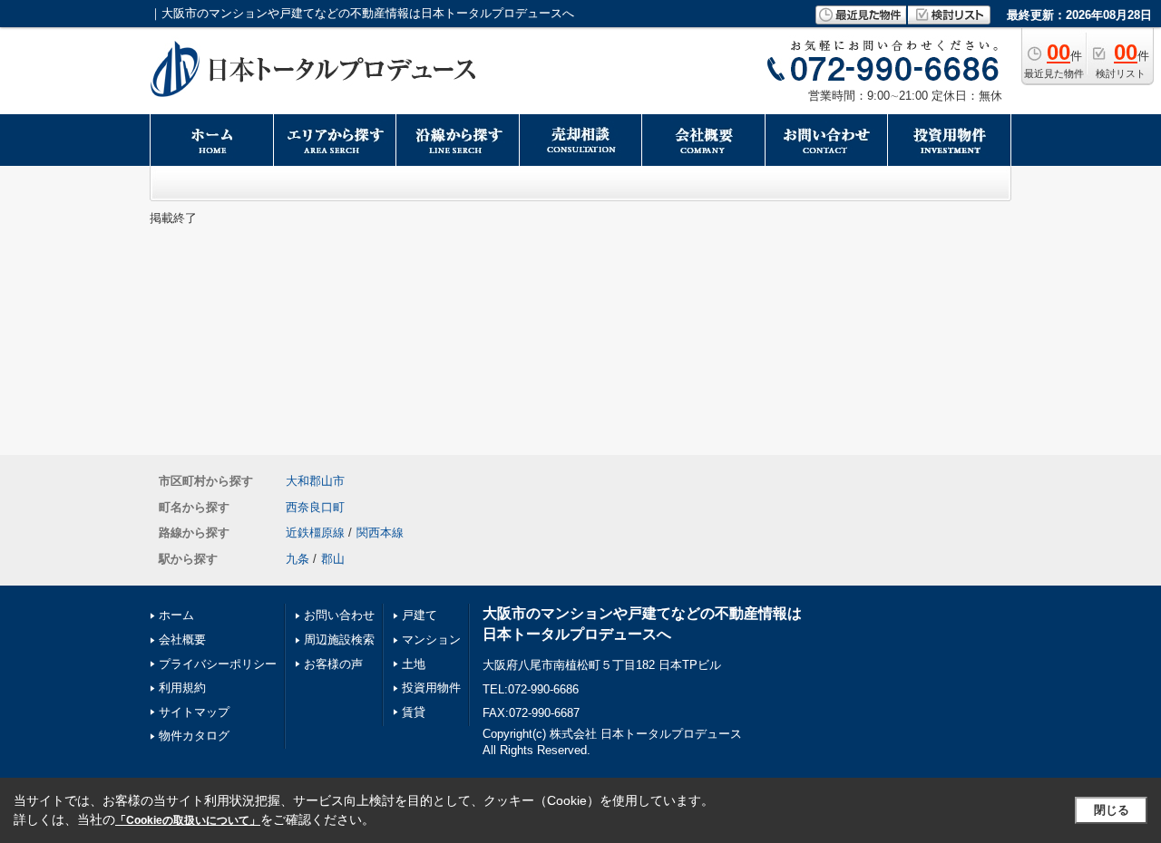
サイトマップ (194, 712)
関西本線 (380, 532)
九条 (297, 559)
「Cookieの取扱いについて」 (187, 820)
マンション (431, 639)
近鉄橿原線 (315, 532)
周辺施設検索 (339, 639)
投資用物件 (431, 687)
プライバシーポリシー (218, 664)
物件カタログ (194, 735)
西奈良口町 (315, 507)
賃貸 (413, 712)
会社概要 (182, 639)
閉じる (1111, 810)
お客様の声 (333, 664)
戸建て (419, 615)
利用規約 (182, 687)
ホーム (176, 615)
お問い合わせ (339, 615)
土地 (413, 664)
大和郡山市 (315, 481)
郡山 (333, 559)
